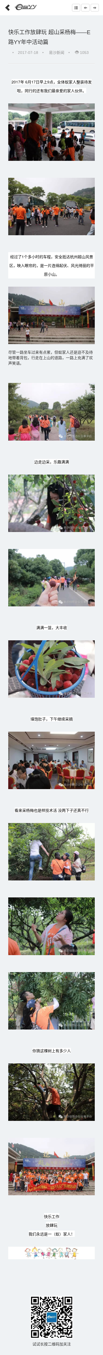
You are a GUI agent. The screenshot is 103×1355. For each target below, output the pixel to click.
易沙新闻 (56, 52)
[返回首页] (5, 6)
